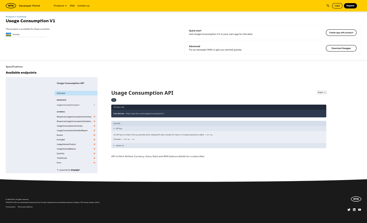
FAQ (72, 5)
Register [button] (350, 5)
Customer (22, 16)
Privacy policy (10, 207)
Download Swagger (341, 48)
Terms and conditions (25, 207)
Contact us (83, 5)
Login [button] (337, 5)
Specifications (14, 66)
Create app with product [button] (341, 32)
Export (320, 92)
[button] (218, 128)
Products (59, 5)
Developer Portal (29, 5)
